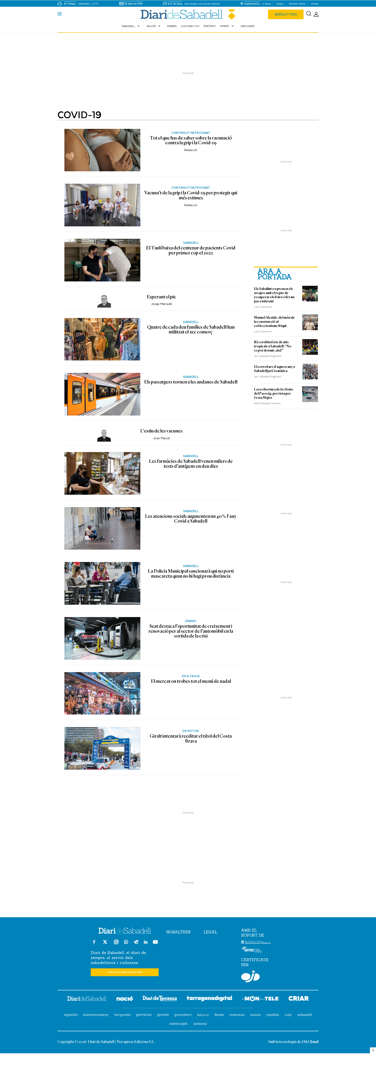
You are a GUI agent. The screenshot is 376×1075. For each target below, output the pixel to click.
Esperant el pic (161, 297)
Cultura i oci (190, 26)
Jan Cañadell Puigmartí (267, 356)
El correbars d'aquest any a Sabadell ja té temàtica (274, 369)
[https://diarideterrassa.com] (160, 999)
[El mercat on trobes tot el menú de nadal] (102, 693)
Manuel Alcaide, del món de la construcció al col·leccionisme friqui (274, 322)
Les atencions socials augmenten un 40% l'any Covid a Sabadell (191, 519)
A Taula (266, 3)
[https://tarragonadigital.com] (209, 999)
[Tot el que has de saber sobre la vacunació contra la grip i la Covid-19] (102, 150)
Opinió (227, 26)
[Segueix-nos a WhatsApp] (126, 942)
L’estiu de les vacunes (161, 431)
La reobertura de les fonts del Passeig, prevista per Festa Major (273, 393)
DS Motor (191, 731)
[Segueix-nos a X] (105, 944)
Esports (209, 26)
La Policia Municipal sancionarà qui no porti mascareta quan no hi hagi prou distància (191, 574)
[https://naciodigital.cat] (124, 999)
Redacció (190, 149)
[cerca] (308, 14)
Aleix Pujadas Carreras (267, 403)
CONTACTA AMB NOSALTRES (125, 972)
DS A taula (191, 676)
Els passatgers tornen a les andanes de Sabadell (190, 382)
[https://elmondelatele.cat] (260, 999)
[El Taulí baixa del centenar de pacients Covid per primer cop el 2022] (102, 260)
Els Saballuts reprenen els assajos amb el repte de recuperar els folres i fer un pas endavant (274, 295)
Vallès (153, 26)
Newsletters (286, 14)
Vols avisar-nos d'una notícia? (202, 3)
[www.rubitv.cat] (288, 1015)
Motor (315, 3)
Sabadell (131, 26)
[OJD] (250, 977)
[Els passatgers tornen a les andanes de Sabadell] (102, 394)
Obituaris (247, 26)
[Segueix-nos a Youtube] (155, 944)
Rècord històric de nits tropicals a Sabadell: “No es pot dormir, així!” (272, 346)
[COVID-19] (188, 14)
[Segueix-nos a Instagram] (116, 944)
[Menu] (59, 14)
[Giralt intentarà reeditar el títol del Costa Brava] (102, 748)
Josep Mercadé (161, 303)
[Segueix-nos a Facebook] (94, 944)
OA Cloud (310, 1042)
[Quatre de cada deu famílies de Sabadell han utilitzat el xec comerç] (102, 339)
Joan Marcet (161, 438)
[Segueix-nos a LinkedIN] (146, 942)
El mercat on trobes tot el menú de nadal (191, 681)
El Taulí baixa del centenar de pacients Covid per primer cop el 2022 (190, 251)
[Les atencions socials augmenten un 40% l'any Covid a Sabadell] (102, 528)
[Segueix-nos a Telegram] (136, 944)
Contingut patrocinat (190, 133)
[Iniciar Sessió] (316, 14)
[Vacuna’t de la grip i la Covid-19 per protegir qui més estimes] (102, 205)
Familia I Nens (297, 3)
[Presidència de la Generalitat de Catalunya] (256, 943)
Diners (171, 26)
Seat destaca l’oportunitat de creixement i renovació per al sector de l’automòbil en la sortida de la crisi (190, 631)
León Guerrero (263, 306)
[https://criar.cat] (299, 999)
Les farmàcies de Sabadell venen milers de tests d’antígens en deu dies (191, 464)
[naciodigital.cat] (96, 1015)
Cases (279, 3)
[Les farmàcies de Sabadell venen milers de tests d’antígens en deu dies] (102, 473)
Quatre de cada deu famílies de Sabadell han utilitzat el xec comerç (191, 330)
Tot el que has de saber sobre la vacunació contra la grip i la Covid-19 (191, 141)
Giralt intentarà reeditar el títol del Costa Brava (191, 739)
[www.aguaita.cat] (71, 1015)
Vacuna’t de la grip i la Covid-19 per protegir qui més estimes (190, 195)
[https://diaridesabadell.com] (86, 999)
